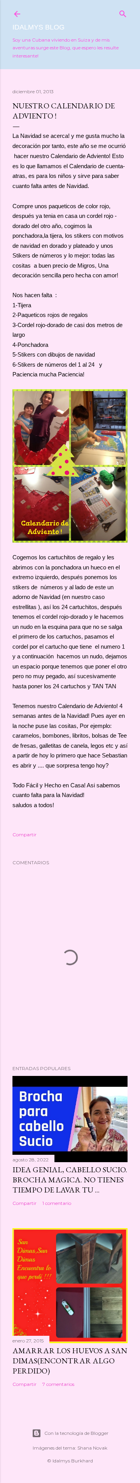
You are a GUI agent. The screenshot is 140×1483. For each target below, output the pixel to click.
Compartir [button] (24, 834)
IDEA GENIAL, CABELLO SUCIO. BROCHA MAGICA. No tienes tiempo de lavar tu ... (69, 1179)
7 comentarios (58, 1384)
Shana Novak (92, 1448)
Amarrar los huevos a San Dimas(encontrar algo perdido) (69, 1360)
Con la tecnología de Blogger (76, 1433)
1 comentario (56, 1203)
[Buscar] (123, 12)
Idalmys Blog (38, 27)
